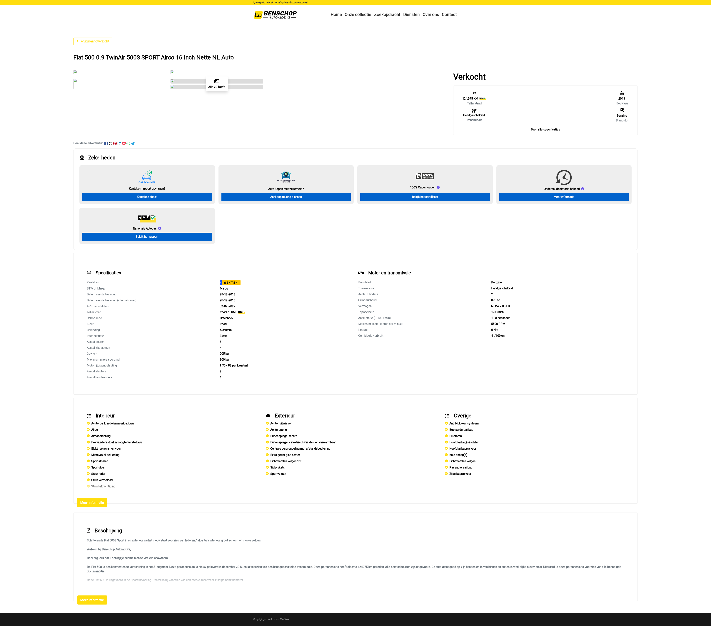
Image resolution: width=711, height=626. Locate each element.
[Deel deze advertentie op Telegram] (133, 143)
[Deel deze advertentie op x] (110, 143)
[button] (545, 129)
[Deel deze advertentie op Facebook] (106, 143)
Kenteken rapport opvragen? (147, 188)
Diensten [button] (411, 14)
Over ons (431, 14)
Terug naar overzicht (94, 41)
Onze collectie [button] (358, 14)
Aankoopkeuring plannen (286, 197)
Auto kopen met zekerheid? (286, 189)
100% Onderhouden (422, 187)
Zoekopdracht (387, 14)
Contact (449, 14)
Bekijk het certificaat (425, 197)
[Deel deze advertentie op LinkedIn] (120, 143)
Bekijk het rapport (147, 236)
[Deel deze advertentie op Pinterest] (115, 143)
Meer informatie (564, 197)
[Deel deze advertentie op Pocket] (124, 143)
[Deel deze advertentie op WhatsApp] (128, 143)
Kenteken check (147, 197)
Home (336, 14)
